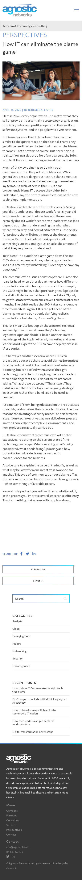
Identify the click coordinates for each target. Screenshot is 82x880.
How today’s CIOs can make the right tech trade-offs (37, 689)
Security (17, 658)
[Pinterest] (14, 856)
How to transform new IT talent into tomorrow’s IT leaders (34, 711)
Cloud (16, 628)
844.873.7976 (14, 851)
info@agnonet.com (17, 847)
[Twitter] (8, 856)
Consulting (12, 820)
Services (11, 825)
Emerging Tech (21, 636)
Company (12, 810)
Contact (11, 834)
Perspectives (14, 830)
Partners (11, 815)
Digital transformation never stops (32, 732)
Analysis (17, 621)
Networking (19, 651)
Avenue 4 (11, 868)
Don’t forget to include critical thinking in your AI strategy (39, 700)
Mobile (16, 643)
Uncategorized (21, 666)
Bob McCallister (40, 110)
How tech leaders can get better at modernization (33, 722)
